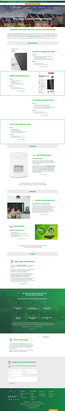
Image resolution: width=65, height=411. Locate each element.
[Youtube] (16, 400)
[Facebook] (9, 400)
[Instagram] (14, 400)
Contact (22, 391)
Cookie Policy (39, 401)
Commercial (28, 7)
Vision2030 (33, 391)
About (34, 7)
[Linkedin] (11, 400)
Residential (19, 7)
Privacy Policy (34, 401)
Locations (51, 391)
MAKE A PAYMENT (44, 1)
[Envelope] (18, 400)
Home (14, 7)
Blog (49, 7)
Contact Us (55, 7)
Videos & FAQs (42, 7)
